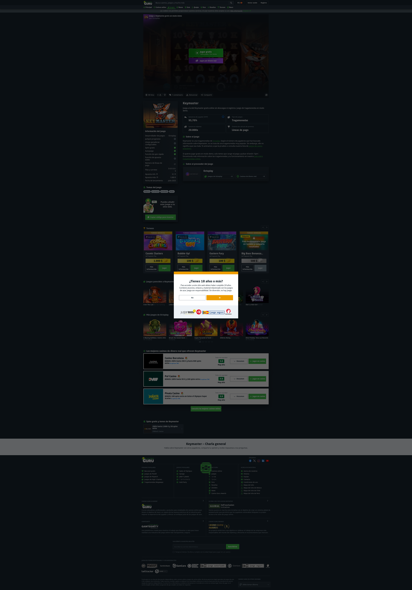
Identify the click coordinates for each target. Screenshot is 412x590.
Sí (219, 298)
